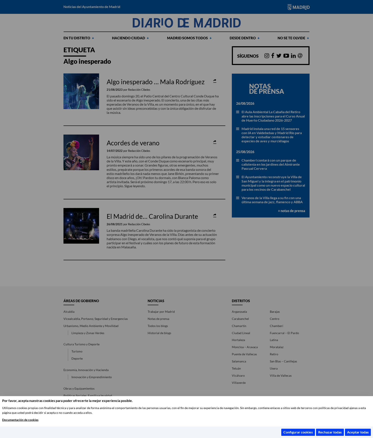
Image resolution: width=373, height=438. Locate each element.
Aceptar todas (358, 432)
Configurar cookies (298, 432)
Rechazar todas (330, 432)
